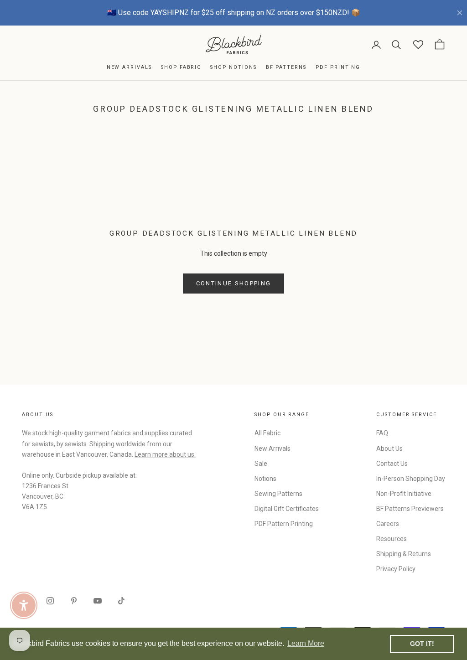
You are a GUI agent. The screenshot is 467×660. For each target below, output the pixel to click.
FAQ (382, 433)
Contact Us (392, 463)
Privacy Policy (395, 568)
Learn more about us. (165, 454)
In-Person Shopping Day (410, 478)
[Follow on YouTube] (97, 600)
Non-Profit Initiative (403, 493)
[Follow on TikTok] (121, 600)
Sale (260, 463)
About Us (389, 448)
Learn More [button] (305, 643)
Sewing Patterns (278, 493)
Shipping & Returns (403, 553)
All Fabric (267, 433)
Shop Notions (233, 67)
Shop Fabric (181, 67)
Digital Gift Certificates (286, 508)
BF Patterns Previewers (410, 508)
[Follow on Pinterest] (73, 600)
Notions (265, 478)
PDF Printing (338, 67)
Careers (387, 523)
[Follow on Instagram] (50, 600)
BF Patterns (286, 67)
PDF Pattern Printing (283, 523)
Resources (391, 538)
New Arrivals (129, 67)
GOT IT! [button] (422, 643)
